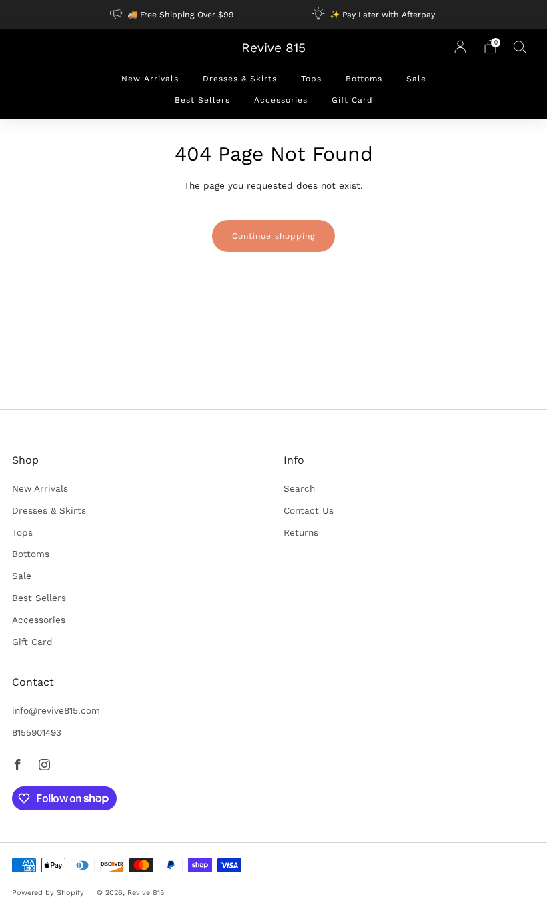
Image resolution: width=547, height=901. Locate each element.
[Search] (520, 46)
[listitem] (173, 14)
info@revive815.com (56, 710)
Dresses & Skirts (240, 78)
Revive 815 (273, 48)
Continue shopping (273, 236)
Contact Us (309, 510)
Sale (416, 78)
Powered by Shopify (48, 892)
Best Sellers (202, 100)
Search (299, 488)
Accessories (281, 100)
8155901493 (36, 732)
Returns (301, 532)
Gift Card (352, 100)
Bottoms (364, 78)
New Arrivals (150, 78)
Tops (311, 78)
